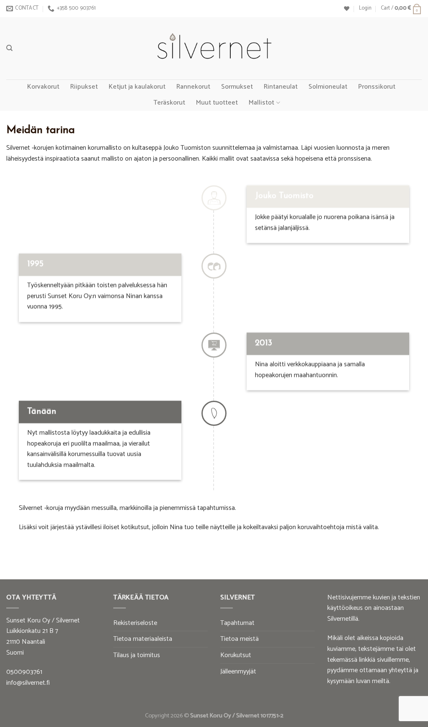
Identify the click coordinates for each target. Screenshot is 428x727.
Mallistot (261, 102)
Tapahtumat (237, 623)
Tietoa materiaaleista (142, 639)
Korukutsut (235, 655)
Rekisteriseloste (135, 623)
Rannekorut (193, 86)
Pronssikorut (376, 86)
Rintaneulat (281, 86)
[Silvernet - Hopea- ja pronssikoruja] (214, 48)
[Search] (9, 48)
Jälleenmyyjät (238, 671)
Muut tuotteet (217, 102)
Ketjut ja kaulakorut (137, 86)
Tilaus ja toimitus (136, 655)
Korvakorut (43, 86)
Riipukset (84, 86)
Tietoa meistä (239, 639)
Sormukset (237, 86)
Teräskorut (169, 102)
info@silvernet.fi (28, 683)
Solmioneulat (327, 86)
